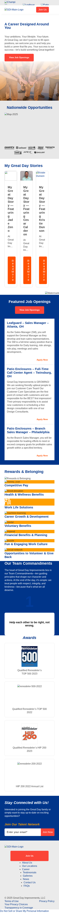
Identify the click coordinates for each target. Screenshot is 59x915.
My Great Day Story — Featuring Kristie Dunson (42, 209)
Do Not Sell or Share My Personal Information (24, 911)
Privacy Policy (46, 901)
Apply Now (42, 360)
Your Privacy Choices (16, 904)
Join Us (42, 9)
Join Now (48, 832)
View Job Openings (19, 57)
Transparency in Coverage (19, 907)
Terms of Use (12, 901)
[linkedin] (37, 889)
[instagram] (29, 889)
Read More (13, 270)
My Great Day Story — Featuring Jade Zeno (11, 209)
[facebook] (22, 889)
